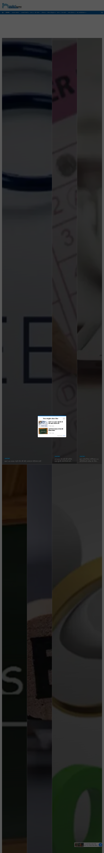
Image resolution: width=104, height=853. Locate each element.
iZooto (64, 435)
